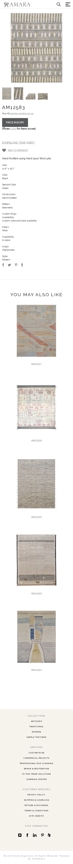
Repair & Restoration (36, 769)
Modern (36, 732)
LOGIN (13, 129)
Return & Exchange (36, 805)
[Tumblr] (23, 265)
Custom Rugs (36, 753)
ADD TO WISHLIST (18, 150)
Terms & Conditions (36, 811)
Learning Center (36, 779)
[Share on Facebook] (4, 265)
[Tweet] (11, 265)
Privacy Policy (36, 795)
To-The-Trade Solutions (36, 774)
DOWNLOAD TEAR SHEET (18, 142)
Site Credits (36, 816)
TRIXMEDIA (38, 859)
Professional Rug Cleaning (36, 763)
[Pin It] (18, 265)
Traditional (36, 727)
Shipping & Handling (36, 800)
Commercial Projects (36, 758)
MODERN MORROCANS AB (22, 114)
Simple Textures (36, 737)
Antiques (36, 721)
